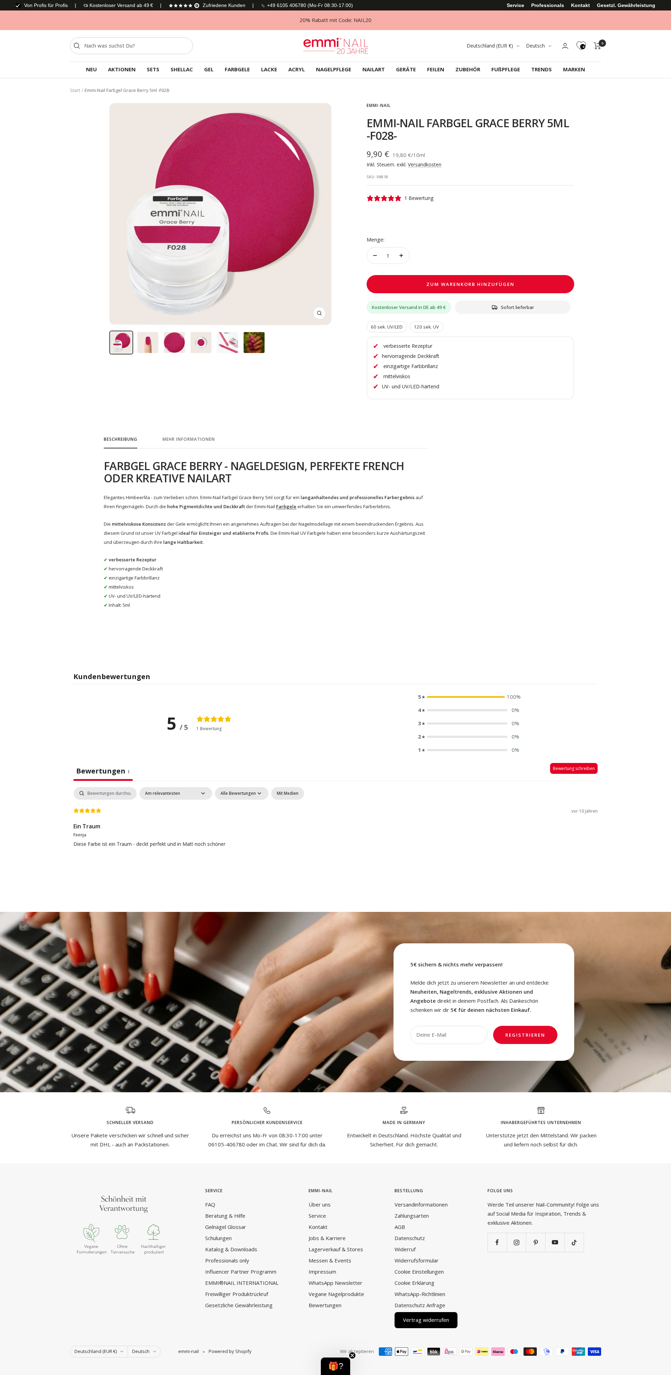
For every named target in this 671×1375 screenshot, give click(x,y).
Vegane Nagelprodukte (336, 1293)
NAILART (373, 69)
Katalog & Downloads (231, 1249)
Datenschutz (410, 1237)
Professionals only (227, 1260)
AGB (400, 1226)
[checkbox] (287, 793)
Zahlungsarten (412, 1215)
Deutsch (535, 45)
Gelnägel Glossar (225, 1226)
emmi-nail (379, 105)
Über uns (320, 1204)
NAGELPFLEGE (333, 69)
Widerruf (405, 1249)
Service (515, 5)
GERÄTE (406, 69)
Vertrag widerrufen (426, 1319)
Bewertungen (325, 1305)
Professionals (547, 5)
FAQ (210, 1204)
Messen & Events (330, 1260)
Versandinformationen (421, 1204)
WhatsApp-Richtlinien (420, 1293)
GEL (209, 69)
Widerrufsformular (417, 1260)
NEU (91, 69)
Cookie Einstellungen (419, 1271)
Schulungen (218, 1237)
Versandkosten (424, 164)
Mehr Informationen (189, 439)
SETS (153, 69)
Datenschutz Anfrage (420, 1305)
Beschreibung (120, 439)
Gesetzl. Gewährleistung (626, 5)
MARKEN (574, 69)
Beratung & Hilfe (225, 1215)
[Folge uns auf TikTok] (574, 1242)
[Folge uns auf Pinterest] (535, 1242)
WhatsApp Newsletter (335, 1282)
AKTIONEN (122, 69)
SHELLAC (182, 69)
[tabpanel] (335, 832)
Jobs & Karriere (327, 1237)
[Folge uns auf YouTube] (554, 1242)
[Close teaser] (352, 1355)
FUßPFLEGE (505, 69)
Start (75, 90)
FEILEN (435, 69)
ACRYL (296, 69)
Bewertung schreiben (574, 768)
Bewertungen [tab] (103, 771)
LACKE (269, 69)
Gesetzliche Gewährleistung (239, 1305)
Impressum (322, 1271)
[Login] (565, 46)
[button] (468, 696)
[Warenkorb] (597, 45)
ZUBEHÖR (467, 69)
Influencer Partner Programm (240, 1271)
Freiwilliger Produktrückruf (236, 1293)
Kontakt (580, 5)
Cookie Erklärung (414, 1282)
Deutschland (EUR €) (490, 45)
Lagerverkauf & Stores (336, 1249)
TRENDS (541, 69)
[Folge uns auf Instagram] (516, 1242)
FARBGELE (237, 69)
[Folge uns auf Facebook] (497, 1242)
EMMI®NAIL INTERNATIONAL (242, 1282)
